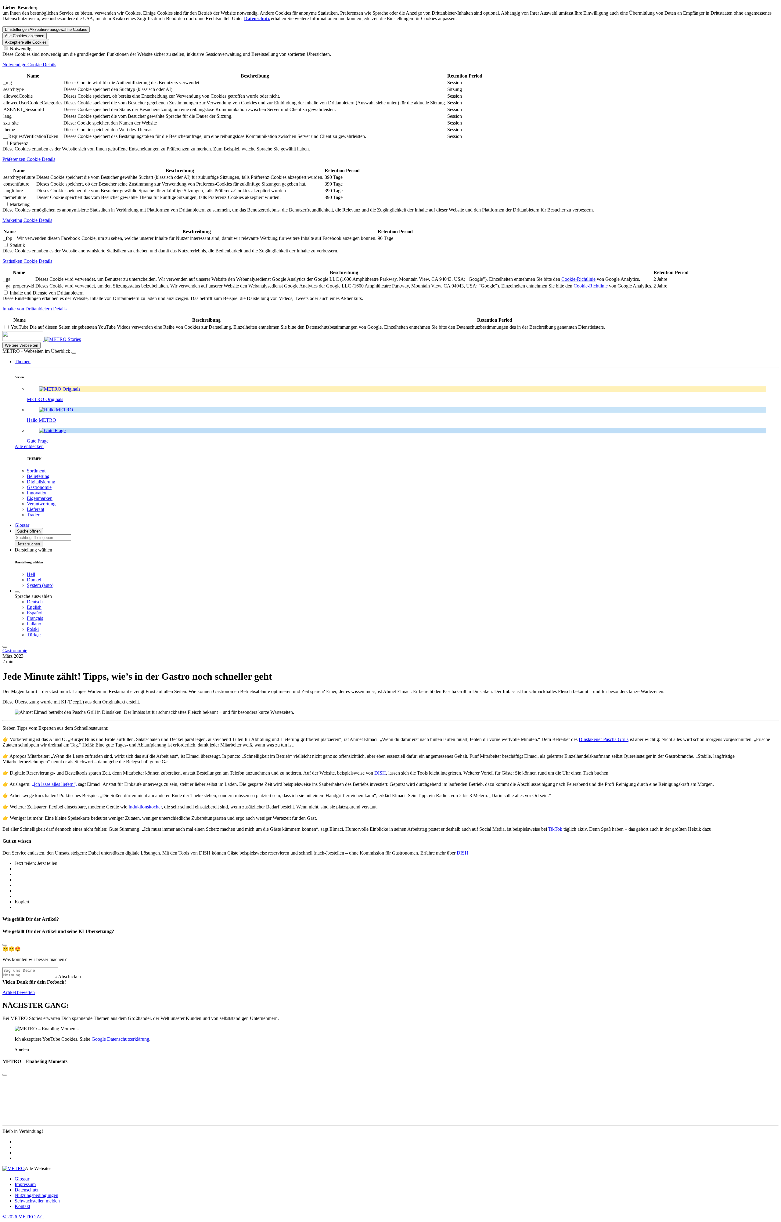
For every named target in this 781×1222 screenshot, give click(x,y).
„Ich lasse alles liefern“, (54, 784)
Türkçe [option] (34, 634)
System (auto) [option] (40, 585)
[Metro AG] (35, 339)
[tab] (390, 64)
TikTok (555, 829)
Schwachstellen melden (37, 1200)
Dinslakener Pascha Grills (603, 739)
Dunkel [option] (34, 579)
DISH (380, 773)
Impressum (25, 1184)
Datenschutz (26, 1189)
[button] (23, 361)
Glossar (22, 1178)
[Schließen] (73, 353)
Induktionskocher (144, 806)
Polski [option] (33, 629)
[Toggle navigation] (4, 647)
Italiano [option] (34, 623)
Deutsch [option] (35, 601)
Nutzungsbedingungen (36, 1195)
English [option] (34, 607)
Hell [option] (31, 574)
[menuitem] (403, 602)
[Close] (4, 945)
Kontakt (22, 1206)
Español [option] (34, 612)
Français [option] (35, 618)
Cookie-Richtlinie (578, 279)
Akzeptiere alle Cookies (26, 42)
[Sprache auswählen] (17, 592)
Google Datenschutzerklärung (120, 1039)
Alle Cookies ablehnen (24, 36)
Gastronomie (14, 650)
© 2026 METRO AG (23, 1216)
